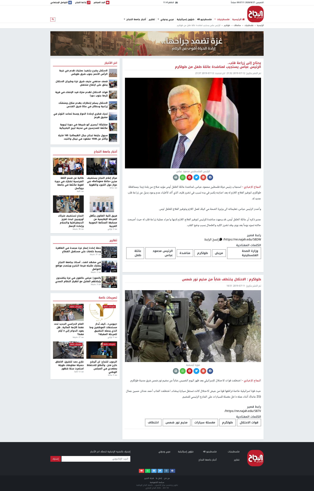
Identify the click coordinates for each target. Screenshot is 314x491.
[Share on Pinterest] (189, 177)
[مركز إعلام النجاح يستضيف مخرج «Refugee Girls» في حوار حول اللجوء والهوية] (101, 166)
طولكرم (227, 25)
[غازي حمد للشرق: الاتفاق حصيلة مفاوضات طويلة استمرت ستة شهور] (68, 350)
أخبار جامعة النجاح (136, 19)
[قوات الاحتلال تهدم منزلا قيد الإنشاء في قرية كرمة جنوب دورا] (113, 94)
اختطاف (153, 422)
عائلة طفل (137, 253)
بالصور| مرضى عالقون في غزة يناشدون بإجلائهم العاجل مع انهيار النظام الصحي (78, 279)
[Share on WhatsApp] (183, 177)
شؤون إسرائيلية (185, 19)
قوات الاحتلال (249, 422)
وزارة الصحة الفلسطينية (250, 253)
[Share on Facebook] (210, 177)
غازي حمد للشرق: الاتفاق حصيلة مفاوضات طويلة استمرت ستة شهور (69, 365)
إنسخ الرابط (211, 239)
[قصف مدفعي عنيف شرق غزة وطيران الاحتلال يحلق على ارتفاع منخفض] (113, 84)
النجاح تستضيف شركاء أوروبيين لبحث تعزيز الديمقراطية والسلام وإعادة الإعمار (71, 221)
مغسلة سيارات (204, 422)
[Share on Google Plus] (203, 177)
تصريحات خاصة (108, 298)
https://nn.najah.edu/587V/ (243, 411)
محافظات (237, 25)
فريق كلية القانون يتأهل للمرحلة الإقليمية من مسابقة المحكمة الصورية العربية (103, 221)
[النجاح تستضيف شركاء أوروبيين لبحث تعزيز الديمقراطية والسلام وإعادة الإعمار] (68, 204)
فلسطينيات (222, 19)
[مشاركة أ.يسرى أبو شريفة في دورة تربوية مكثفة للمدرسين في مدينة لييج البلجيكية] (113, 127)
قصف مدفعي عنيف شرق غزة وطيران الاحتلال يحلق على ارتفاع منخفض (82, 83)
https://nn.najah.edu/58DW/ (242, 239)
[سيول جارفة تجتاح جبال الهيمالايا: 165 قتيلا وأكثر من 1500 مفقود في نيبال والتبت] (113, 138)
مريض (219, 253)
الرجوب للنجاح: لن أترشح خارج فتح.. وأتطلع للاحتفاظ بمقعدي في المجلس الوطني (102, 367)
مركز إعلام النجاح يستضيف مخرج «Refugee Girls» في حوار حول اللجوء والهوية (102, 181)
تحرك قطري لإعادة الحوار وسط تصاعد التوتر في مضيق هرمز (80, 115)
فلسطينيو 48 (204, 19)
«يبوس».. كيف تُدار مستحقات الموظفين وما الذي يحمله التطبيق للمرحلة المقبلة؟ (103, 329)
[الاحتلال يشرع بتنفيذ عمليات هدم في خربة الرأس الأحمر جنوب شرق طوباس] (113, 73)
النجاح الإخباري (255, 14)
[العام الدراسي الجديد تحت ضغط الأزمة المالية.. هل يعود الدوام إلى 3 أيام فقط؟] (68, 312)
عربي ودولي (167, 19)
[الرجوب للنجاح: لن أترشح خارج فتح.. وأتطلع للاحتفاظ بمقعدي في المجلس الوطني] (101, 350)
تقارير (152, 19)
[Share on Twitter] (196, 177)
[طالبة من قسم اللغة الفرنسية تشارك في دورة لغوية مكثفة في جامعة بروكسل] (68, 166)
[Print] (176, 177)
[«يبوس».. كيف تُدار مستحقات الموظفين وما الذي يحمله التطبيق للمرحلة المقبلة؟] (101, 312)
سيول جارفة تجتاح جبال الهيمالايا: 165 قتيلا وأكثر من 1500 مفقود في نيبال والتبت (83, 137)
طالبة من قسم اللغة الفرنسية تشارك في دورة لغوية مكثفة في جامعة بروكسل (69, 183)
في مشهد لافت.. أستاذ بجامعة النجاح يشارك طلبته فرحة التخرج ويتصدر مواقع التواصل (78, 266)
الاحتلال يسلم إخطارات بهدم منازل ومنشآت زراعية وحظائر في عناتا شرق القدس (83, 104)
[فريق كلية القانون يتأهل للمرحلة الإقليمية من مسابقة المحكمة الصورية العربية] (101, 204)
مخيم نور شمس (177, 422)
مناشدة (185, 253)
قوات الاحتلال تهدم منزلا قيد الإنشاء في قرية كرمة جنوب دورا (81, 94)
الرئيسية (260, 25)
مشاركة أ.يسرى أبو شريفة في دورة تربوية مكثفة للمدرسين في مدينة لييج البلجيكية (83, 126)
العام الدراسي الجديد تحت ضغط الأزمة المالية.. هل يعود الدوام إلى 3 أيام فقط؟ (69, 329)
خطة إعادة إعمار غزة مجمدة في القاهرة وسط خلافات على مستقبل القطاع (78, 249)
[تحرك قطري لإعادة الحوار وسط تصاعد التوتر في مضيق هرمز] (113, 116)
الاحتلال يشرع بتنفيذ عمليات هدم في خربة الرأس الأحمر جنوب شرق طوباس (83, 72)
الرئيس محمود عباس (163, 253)
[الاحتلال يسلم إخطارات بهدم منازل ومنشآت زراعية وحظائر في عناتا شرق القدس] (113, 105)
